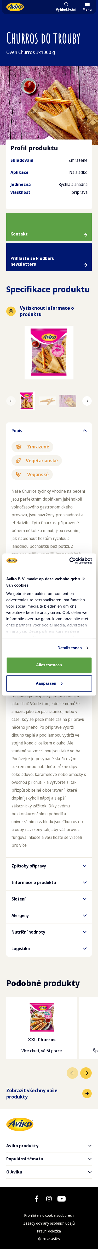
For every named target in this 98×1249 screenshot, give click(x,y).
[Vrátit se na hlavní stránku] (15, 7)
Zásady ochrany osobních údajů (49, 1223)
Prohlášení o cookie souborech (49, 1215)
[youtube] (61, 1199)
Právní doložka (49, 1231)
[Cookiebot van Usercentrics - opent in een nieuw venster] (70, 560)
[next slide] (87, 401)
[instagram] (49, 1199)
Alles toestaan (49, 665)
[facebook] (36, 1199)
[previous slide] (11, 401)
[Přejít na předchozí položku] (72, 1073)
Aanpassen (46, 683)
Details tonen (69, 648)
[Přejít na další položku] (86, 1073)
